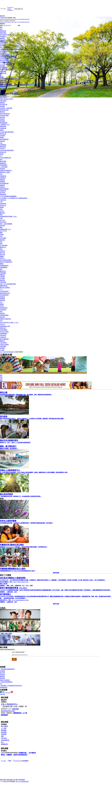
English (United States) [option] (14, 22)
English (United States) (14, 19)
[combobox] (7, 20)
